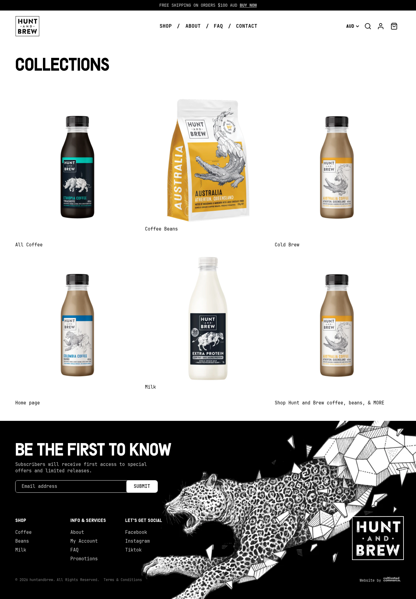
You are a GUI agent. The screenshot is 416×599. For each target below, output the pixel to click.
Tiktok (133, 550)
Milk (20, 550)
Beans (22, 541)
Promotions (84, 559)
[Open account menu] (380, 26)
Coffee (23, 532)
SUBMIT (142, 486)
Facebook (136, 532)
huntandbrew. (42, 579)
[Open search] (368, 26)
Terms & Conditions (123, 579)
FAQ (74, 550)
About (77, 532)
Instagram (137, 541)
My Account (84, 541)
